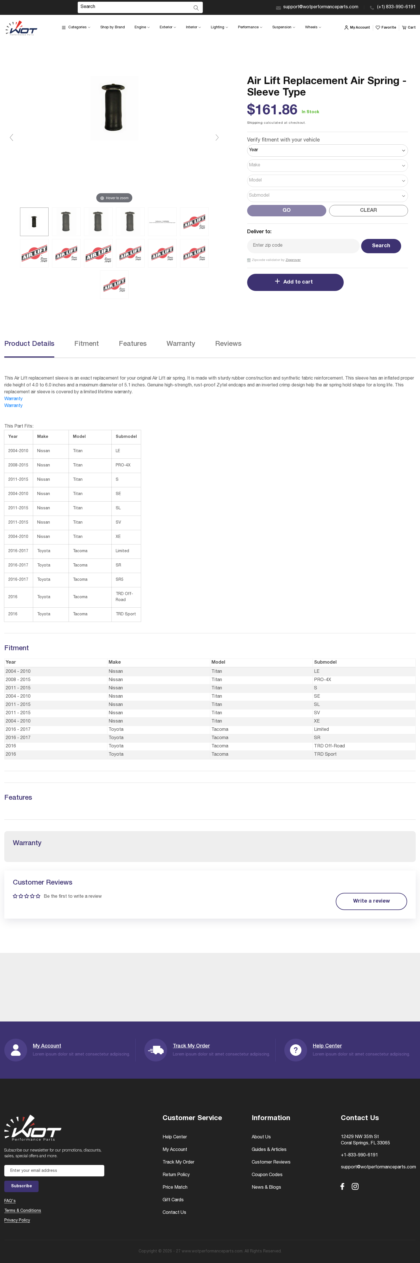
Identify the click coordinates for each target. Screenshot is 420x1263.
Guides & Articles (269, 1150)
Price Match (175, 1188)
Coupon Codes (267, 1175)
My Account (47, 1046)
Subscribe (21, 1186)
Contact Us (174, 1213)
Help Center (327, 1046)
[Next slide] (217, 137)
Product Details (29, 344)
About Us (261, 1137)
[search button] (196, 8)
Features (133, 344)
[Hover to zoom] (114, 140)
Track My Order (191, 1046)
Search (381, 246)
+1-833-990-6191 (359, 1155)
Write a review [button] (371, 901)
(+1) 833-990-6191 (396, 7)
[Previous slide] (11, 137)
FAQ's (10, 1201)
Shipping (255, 123)
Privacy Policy (17, 1221)
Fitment (86, 344)
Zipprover (293, 260)
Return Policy (176, 1175)
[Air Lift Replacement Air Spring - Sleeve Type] (34, 221)
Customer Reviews (271, 1162)
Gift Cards (173, 1200)
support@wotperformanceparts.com (320, 7)
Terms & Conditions (22, 1211)
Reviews (228, 344)
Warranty (181, 344)
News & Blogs (266, 1188)
